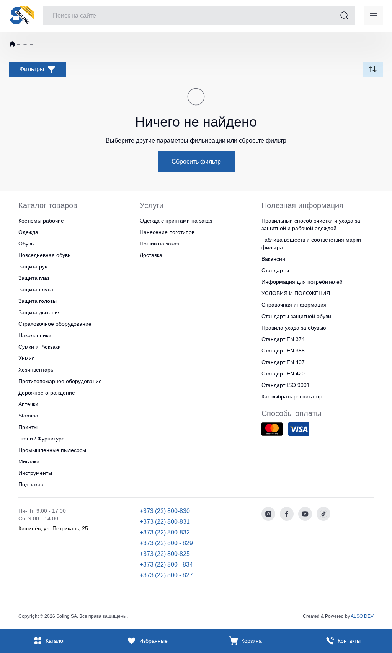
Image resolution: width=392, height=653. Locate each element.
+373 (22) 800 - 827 (166, 575)
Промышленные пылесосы (52, 450)
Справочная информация (294, 305)
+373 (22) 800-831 (165, 521)
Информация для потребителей (302, 282)
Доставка (151, 255)
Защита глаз (33, 278)
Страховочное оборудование (54, 324)
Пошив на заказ (159, 243)
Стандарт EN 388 (283, 351)
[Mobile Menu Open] (373, 15)
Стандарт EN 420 (283, 373)
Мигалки (28, 461)
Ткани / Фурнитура (41, 438)
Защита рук (32, 266)
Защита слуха (35, 289)
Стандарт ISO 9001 (285, 385)
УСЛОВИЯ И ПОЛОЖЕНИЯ (295, 293)
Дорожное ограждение (46, 393)
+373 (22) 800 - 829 (166, 543)
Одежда (28, 232)
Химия (26, 358)
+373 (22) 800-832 (165, 532)
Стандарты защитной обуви (296, 316)
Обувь (26, 243)
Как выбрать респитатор (291, 396)
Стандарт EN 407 (283, 362)
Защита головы (37, 301)
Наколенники (34, 335)
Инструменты (35, 473)
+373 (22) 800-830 (165, 511)
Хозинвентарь (35, 370)
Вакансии (273, 259)
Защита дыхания (39, 312)
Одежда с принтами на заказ (176, 221)
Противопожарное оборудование (60, 381)
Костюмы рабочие (41, 221)
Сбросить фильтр (196, 161)
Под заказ (30, 484)
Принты (28, 427)
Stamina (28, 416)
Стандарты (275, 270)
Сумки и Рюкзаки (39, 347)
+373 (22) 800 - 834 (166, 564)
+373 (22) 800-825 (165, 554)
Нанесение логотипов (167, 232)
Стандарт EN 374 (283, 339)
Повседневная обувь (44, 255)
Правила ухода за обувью (293, 328)
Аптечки (28, 404)
